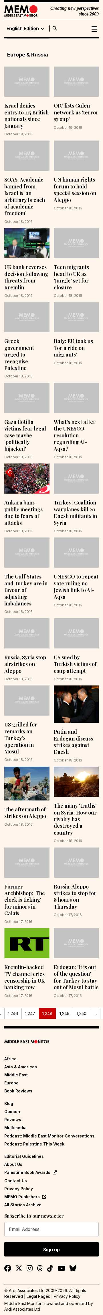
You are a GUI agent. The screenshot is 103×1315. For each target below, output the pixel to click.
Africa (10, 1058)
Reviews (12, 1119)
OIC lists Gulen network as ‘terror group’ (76, 112)
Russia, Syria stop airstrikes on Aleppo (25, 664)
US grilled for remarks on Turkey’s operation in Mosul (20, 738)
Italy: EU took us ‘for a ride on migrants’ (73, 348)
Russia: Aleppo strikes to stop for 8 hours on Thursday (75, 896)
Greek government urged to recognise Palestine (19, 354)
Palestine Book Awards (27, 1172)
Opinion (12, 1111)
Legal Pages (38, 1296)
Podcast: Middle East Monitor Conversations (49, 1135)
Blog (8, 1103)
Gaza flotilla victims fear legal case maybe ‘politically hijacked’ (25, 435)
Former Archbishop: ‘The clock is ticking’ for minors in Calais (24, 900)
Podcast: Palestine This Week (34, 1143)
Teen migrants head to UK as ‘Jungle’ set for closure (71, 277)
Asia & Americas (20, 1066)
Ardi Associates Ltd (22, 1309)
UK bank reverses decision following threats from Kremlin (26, 277)
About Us (13, 1164)
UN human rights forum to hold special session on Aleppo (75, 189)
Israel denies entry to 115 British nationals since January (26, 115)
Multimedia (15, 1127)
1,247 (30, 1013)
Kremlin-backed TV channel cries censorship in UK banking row (24, 977)
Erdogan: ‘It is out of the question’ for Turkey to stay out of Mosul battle (76, 977)
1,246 (13, 1013)
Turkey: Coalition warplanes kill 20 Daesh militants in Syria (75, 512)
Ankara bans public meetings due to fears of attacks (23, 512)
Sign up (51, 1249)
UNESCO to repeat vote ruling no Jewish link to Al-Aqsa (76, 586)
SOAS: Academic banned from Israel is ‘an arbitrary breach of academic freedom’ (24, 196)
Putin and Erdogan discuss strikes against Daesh (73, 741)
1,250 (81, 1013)
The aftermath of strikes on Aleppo (25, 812)
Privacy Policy (18, 1188)
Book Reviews (18, 1090)
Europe (11, 1082)
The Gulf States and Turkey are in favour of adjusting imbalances (25, 590)
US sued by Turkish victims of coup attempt (75, 664)
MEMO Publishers (22, 1196)
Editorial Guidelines (24, 1156)
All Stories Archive (22, 1204)
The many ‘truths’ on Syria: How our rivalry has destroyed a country (75, 819)
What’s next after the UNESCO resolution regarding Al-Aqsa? (75, 435)
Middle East (16, 1074)
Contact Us (15, 1180)
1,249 (65, 1013)
